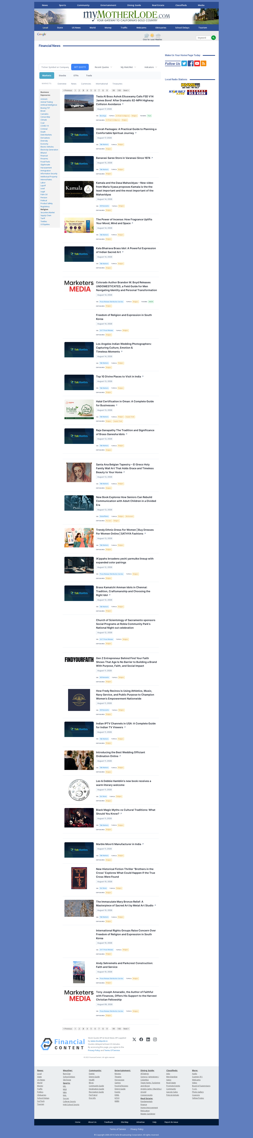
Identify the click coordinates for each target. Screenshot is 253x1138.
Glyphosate (45, 164)
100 (119, 90)
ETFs (76, 75)
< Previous (67, 90)
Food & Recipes (121, 1086)
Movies (118, 1073)
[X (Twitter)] (134, 1044)
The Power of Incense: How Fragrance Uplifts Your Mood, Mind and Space (124, 221)
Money (108, 27)
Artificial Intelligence (49, 105)
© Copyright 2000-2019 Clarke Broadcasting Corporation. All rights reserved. (126, 1135)
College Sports (69, 1101)
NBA (65, 1092)
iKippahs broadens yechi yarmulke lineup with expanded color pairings (125, 560)
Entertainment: (123, 1070)
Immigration (46, 170)
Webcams (141, 27)
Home (77, 1122)
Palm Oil (44, 194)
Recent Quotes (102, 67)
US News (76, 27)
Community (83, 5)
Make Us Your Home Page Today (182, 55)
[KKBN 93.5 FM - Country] (197, 91)
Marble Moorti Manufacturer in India (120, 844)
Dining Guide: (147, 1070)
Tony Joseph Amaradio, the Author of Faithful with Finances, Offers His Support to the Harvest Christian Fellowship (126, 995)
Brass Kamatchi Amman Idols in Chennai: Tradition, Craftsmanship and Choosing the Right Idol (123, 591)
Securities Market (48, 212)
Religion (44, 209)
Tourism (202, 27)
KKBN (117, 1101)
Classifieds (181, 5)
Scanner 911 (197, 1076)
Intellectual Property (49, 176)
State (60, 27)
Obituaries (160, 27)
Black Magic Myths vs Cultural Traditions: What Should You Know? (125, 811)
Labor (43, 182)
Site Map (124, 1122)
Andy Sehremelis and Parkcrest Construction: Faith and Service (124, 965)
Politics (40, 1092)
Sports (62, 5)
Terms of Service (118, 1129)
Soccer (66, 1098)
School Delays (182, 27)
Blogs (91, 1082)
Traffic (124, 27)
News (45, 5)
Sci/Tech (41, 1101)
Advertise (140, 1122)
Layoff (43, 185)
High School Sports (71, 1104)
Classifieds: (172, 1070)
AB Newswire (104, 206)
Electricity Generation (49, 149)
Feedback (108, 1122)
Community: (95, 1070)
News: (40, 1070)
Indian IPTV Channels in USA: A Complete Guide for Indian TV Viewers (126, 725)
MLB (65, 1089)
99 (114, 90)
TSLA (149, 116)
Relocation (145, 1110)
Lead (43, 188)
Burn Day (67, 1073)
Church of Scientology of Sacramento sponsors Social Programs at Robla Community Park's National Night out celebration (125, 624)
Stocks (62, 75)
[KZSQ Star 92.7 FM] (176, 91)
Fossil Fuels (45, 161)
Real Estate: (147, 1098)
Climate (44, 120)
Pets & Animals (172, 1095)
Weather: (68, 1070)
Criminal (44, 129)
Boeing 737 (45, 108)
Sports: (66, 1083)
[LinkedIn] (148, 1044)
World (93, 27)
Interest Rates (46, 179)
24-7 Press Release (106, 330)
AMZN (151, 301)
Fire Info (92, 1098)
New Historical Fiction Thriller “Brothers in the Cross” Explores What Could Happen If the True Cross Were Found (125, 872)
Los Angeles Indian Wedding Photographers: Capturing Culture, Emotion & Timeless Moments (124, 347)
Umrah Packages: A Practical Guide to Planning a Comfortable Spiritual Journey (126, 131)
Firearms (44, 158)
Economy (44, 144)
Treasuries (117, 83)
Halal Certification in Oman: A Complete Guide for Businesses (125, 403)
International (102, 83)
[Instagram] (155, 1044)
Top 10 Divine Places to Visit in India (120, 376)
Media (201, 5)
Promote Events (173, 1086)
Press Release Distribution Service (111, 301)
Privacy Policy (94, 1050)
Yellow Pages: (198, 1098)
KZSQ (117, 1098)
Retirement (129, 516)
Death (43, 132)
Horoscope (119, 1080)
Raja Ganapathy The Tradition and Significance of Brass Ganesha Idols (125, 432)
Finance (144, 1104)
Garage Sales (172, 1092)
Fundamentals (146, 1101)
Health (91, 1080)
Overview (62, 83)
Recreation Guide (96, 1092)
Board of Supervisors (201, 1086)
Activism (44, 99)
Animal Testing (47, 102)
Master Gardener (148, 1114)
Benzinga (103, 116)
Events (91, 1073)
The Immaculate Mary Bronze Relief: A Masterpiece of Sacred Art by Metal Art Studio (126, 903)
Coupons (196, 1095)
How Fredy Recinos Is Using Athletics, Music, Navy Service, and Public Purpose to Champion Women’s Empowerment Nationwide (125, 694)
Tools (89, 75)
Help (155, 1122)
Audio (194, 1073)
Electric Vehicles (47, 147)
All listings (145, 1073)
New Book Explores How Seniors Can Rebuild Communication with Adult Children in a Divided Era (126, 501)
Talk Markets (104, 144)
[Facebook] (141, 1044)
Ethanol (44, 153)
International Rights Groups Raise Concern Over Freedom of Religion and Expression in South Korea (126, 934)
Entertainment (108, 5)
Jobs (168, 1073)
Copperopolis (146, 1095)
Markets (46, 75)
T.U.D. (194, 1089)
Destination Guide (96, 1089)
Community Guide (96, 1086)
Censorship (45, 117)
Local (45, 27)
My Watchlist (127, 67)
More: (195, 1070)
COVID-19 (45, 126)
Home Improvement (149, 1107)
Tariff (43, 218)
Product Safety (47, 203)
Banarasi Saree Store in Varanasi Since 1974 (124, 157)
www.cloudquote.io (99, 1041)
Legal (43, 191)
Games (118, 1082)
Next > (126, 90)
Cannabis (44, 114)
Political (44, 200)
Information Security (49, 173)
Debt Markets (46, 135)
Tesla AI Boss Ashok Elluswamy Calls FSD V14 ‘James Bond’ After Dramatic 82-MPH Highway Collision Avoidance (125, 100)
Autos (168, 1080)
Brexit (43, 111)
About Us (92, 1122)
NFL (64, 1086)
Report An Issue (171, 1122)
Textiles (44, 221)
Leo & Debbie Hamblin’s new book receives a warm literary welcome (123, 782)
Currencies (86, 83)
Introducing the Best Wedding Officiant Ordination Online (120, 754)
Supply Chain (46, 215)
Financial (44, 155)
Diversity (44, 141)
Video (194, 1082)
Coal (42, 123)
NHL (64, 1095)
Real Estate (158, 5)
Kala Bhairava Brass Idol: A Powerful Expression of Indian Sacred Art (126, 250)
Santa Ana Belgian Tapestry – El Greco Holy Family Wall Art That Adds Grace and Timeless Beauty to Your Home (125, 468)
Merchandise (171, 1076)
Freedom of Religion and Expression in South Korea (124, 316)
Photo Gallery (198, 1092)
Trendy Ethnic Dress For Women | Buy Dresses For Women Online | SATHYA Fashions (125, 531)
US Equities (45, 224)
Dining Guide (134, 5)
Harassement (46, 167)
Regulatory (45, 206)
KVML (117, 1095)
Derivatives (45, 138)
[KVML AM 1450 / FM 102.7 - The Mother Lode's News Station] (190, 85)
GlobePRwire (104, 516)
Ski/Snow (67, 1080)
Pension (44, 197)
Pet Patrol (93, 1095)
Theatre (118, 1076)
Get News (103, 796)
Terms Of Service (112, 1050)
